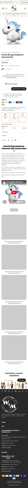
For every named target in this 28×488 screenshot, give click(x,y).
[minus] (3, 89)
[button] (18, 88)
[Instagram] (9, 391)
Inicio (3, 13)
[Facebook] (2, 391)
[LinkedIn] (19, 391)
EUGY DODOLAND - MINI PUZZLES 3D (11, 52)
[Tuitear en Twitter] (12, 140)
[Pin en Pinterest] (15, 140)
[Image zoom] (14, 31)
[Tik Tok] (12, 391)
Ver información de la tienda (11, 97)
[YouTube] (15, 391)
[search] (6, 8)
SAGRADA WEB (17, 482)
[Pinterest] (5, 391)
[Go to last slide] (12, 47)
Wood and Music (16, 481)
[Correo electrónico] (22, 391)
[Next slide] (15, 47)
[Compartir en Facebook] (8, 140)
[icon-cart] (24, 8)
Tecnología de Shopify (14, 485)
